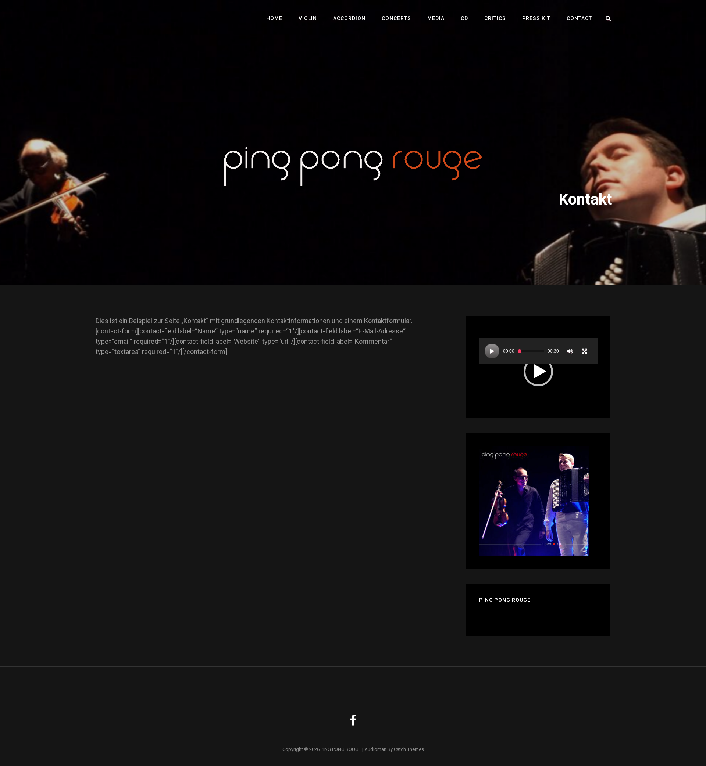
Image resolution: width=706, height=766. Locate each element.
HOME (274, 18)
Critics (495, 18)
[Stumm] (570, 351)
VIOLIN (308, 18)
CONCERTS (396, 18)
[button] (538, 371)
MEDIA (436, 18)
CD (464, 18)
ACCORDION (349, 18)
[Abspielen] (492, 351)
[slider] (531, 351)
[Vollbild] (584, 351)
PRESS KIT (536, 18)
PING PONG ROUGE (341, 749)
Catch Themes (409, 749)
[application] (538, 371)
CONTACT (579, 18)
